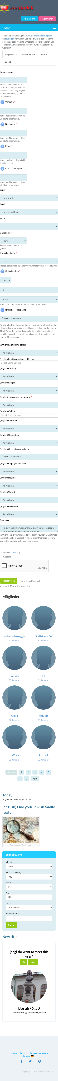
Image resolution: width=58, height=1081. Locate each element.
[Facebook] (21, 1061)
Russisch (10, 38)
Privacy (23, 1053)
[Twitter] (30, 1061)
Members (13, 1053)
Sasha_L (43, 755)
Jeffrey (14, 755)
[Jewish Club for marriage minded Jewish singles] (29, 8)
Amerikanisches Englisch (40, 35)
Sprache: (27, 1056)
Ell (43, 676)
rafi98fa (43, 715)
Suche (8, 61)
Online (43, 54)
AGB (14, 552)
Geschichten (28, 54)
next (35, 778)
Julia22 (14, 676)
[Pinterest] (40, 1061)
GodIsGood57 (43, 636)
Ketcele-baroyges (14, 636)
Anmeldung (29, 18)
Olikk (14, 715)
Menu (6, 27)
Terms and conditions (39, 1053)
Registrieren (47, 18)
